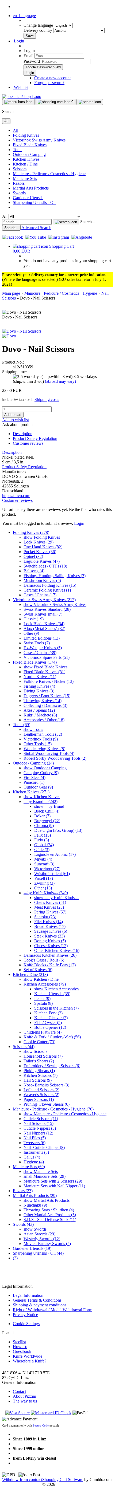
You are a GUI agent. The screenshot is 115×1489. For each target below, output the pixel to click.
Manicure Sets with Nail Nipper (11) (54, 1186)
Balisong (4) (34, 571)
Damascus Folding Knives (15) (50, 585)
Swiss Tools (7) (37, 643)
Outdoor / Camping (29, 154)
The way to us (25, 1401)
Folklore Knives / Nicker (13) (49, 681)
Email (28, 55)
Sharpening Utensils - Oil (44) (38, 1253)
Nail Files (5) (35, 1138)
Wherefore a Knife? (29, 1361)
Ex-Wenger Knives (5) (43, 647)
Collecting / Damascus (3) (45, 705)
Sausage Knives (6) (50, 931)
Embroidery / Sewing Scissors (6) (52, 1065)
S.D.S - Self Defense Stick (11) (50, 1219)
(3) (15, 1258)
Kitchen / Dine (25, 164)
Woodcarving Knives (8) (44, 748)
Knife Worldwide (27, 1356)
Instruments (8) (36, 1152)
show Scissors (35, 1051)
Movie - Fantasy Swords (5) (47, 1243)
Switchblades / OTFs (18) (45, 566)
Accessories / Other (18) (44, 720)
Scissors (19, 169)
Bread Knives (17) (50, 926)
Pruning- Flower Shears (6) (47, 1104)
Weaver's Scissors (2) (41, 1094)
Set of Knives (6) (38, 969)
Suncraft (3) (44, 864)
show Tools (33, 729)
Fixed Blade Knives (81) (44, 671)
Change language (39, 25)
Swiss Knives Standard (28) (47, 609)
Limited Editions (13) (42, 638)
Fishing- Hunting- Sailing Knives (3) (55, 575)
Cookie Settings (26, 1323)
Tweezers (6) (34, 1142)
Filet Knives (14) (48, 921)
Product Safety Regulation (35, 438)
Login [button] (18, 41)
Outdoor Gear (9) (38, 787)
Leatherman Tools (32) (43, 734)
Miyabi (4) (43, 859)
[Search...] (66, 222)
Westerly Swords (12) (42, 1238)
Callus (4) (32, 1157)
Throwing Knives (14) (43, 700)
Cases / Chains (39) (40, 652)
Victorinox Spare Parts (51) (47, 657)
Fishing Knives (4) (39, 686)
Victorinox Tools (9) (41, 739)
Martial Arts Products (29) (35, 1195)
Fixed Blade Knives (30, 145)
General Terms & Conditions (37, 1300)
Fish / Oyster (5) (48, 1022)
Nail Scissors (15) (38, 1123)
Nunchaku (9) (35, 1205)
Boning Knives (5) (50, 941)
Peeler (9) (42, 998)
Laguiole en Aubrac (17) (55, 854)
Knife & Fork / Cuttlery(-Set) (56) (52, 1037)
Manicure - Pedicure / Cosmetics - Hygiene (49, 173)
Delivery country (38, 30)
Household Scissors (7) (43, 1056)
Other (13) (43, 888)
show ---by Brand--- (51, 806)
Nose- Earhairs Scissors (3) (46, 1085)
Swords (19, 193)
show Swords (35, 1229)
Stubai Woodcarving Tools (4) (49, 753)
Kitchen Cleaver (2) (51, 1017)
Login (79, 523)
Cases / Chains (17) (40, 595)
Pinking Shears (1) (39, 1070)
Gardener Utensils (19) (32, 1248)
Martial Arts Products (31, 188)
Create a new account (52, 78)
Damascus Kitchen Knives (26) (50, 955)
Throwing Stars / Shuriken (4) (49, 1210)
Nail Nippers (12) (38, 1133)
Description (22, 433)
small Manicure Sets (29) (45, 1176)
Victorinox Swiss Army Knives (39, 140)
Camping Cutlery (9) (41, 772)
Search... (87, 221)
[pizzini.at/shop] (21, 96)
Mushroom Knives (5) (42, 580)
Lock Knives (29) (38, 542)
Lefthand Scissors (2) (41, 1090)
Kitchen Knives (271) (31, 792)
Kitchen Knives (26, 159)
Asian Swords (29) (39, 1234)
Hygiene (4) (34, 1162)
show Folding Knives (42, 537)
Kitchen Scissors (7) (40, 1075)
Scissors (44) (23, 1046)
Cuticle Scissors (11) (41, 1118)
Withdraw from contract (22, 1479)
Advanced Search (36, 227)
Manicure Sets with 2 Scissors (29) (53, 1181)
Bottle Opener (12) (50, 1027)
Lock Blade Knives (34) (44, 623)
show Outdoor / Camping (45, 768)
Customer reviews (28, 443)
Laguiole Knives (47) (42, 561)
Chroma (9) (44, 825)
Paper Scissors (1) (39, 1099)
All (15, 130)
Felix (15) (42, 835)
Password (32, 61)
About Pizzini (24, 1396)
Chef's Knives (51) (50, 902)
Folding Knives (26, 135)
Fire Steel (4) (34, 777)
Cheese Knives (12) (51, 945)
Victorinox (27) (47, 868)
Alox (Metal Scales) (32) (44, 628)
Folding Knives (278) (31, 532)
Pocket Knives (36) (40, 551)
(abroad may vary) (60, 381)
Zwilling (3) (44, 883)
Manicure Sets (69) (29, 1166)
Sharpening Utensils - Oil (34, 202)
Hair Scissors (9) (38, 1080)
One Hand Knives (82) (43, 547)
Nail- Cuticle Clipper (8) (44, 1147)
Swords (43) (23, 1224)
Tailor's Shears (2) (39, 1061)
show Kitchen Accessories (56, 989)
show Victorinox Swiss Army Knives (55, 604)
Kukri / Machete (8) (40, 715)
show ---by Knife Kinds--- (56, 897)
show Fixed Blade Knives (45, 667)
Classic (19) (34, 619)
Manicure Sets (25, 178)
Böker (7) (42, 816)
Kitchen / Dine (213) (30, 974)
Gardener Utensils (28, 197)
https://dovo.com (16, 495)
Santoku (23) (45, 917)
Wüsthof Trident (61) (52, 873)
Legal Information (28, 1295)
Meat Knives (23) (49, 907)
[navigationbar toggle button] (18, 102)
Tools (17, 149)
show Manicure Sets (41, 1171)
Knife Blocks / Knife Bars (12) (50, 965)
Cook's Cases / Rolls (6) (44, 960)
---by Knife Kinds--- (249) (46, 893)
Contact (19, 1391)
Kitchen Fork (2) (48, 1013)
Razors (19, 183)
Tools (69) (21, 724)
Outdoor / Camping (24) (33, 763)
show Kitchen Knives (42, 796)
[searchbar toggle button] (89, 102)
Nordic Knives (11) (40, 676)
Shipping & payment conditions (39, 1305)
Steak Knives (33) (49, 936)
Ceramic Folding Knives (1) (47, 590)
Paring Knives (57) (50, 912)
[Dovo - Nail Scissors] (21, 331)
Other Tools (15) (38, 744)
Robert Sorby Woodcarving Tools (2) (55, 758)
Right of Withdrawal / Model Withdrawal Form (52, 1309)
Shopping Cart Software (62, 1479)
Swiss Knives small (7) (43, 614)
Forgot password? (49, 82)
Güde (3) (41, 849)
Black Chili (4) (46, 811)
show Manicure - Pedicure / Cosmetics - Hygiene (65, 1114)
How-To (20, 1346)
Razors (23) (23, 1190)
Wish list (20, 87)
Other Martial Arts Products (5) (50, 1214)
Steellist (19, 1342)
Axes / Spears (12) (39, 710)
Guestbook (22, 1351)
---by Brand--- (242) (40, 801)
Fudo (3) (41, 840)
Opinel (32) (33, 556)
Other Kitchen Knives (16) (56, 950)
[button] (24, 15)
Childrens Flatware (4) (43, 1032)
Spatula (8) (43, 1003)
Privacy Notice (25, 1314)
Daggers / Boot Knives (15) (47, 696)
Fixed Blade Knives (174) (35, 662)
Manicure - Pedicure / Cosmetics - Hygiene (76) (53, 1109)
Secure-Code (41, 1425)
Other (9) (31, 633)
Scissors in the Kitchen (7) (56, 1008)
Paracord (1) (34, 782)
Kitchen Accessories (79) (45, 984)
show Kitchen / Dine (41, 979)
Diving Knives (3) (39, 691)
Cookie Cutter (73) (39, 1041)
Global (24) (44, 844)
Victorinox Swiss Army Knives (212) (44, 599)
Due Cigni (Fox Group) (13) (58, 830)
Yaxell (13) (43, 878)
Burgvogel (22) (47, 820)
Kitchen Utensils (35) (52, 993)
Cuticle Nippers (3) (40, 1128)
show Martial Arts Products (47, 1200)
